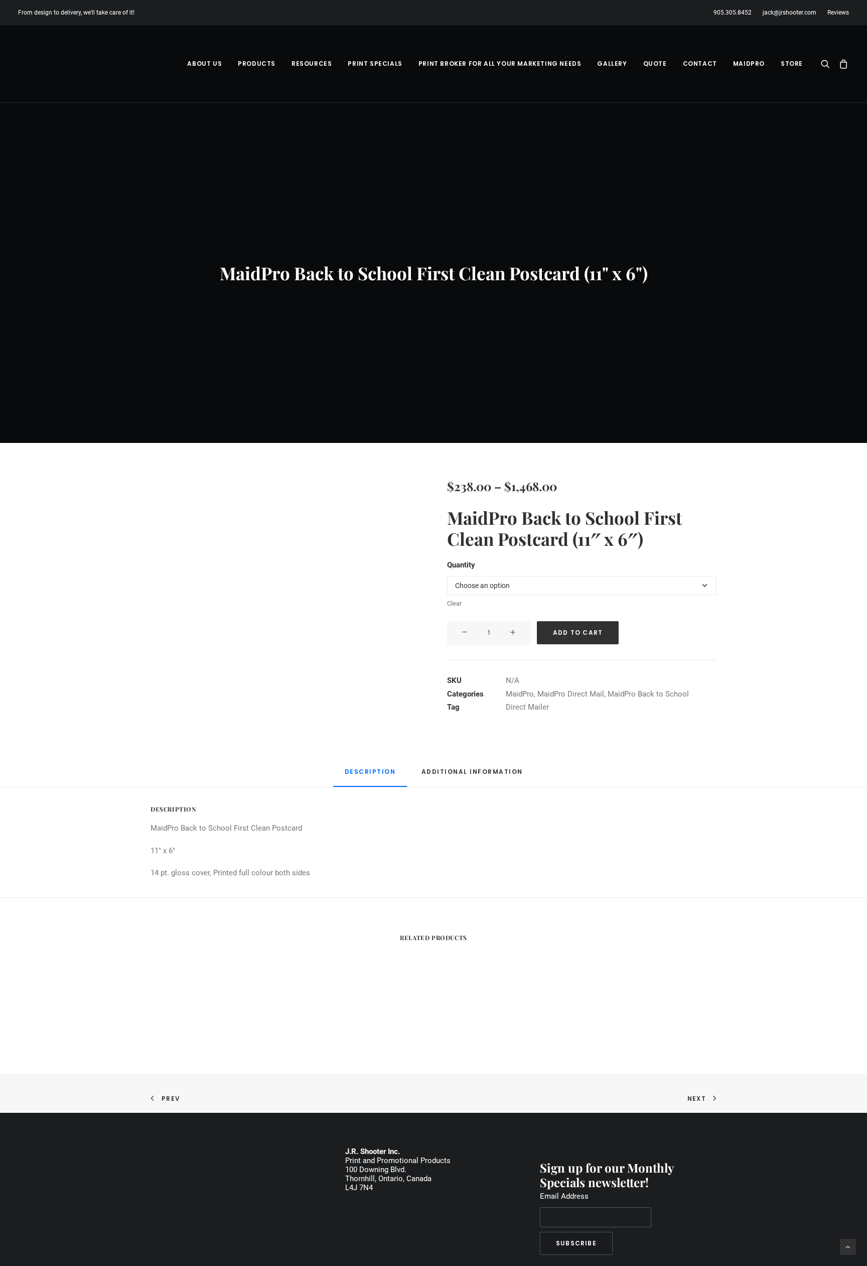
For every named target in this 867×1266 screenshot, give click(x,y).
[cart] (841, 63)
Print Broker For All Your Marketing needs (500, 63)
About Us (204, 63)
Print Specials (375, 63)
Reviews (838, 12)
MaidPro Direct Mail (570, 694)
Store (792, 63)
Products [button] (256, 63)
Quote (655, 63)
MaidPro (749, 63)
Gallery (612, 63)
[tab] (472, 775)
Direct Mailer (527, 707)
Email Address (564, 1196)
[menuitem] (734, 12)
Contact (700, 63)
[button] (827, 63)
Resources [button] (312, 63)
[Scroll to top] (848, 1246)
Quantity (461, 564)
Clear (454, 603)
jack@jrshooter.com (789, 12)
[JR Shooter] (54, 64)
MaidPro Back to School (648, 694)
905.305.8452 (732, 12)
